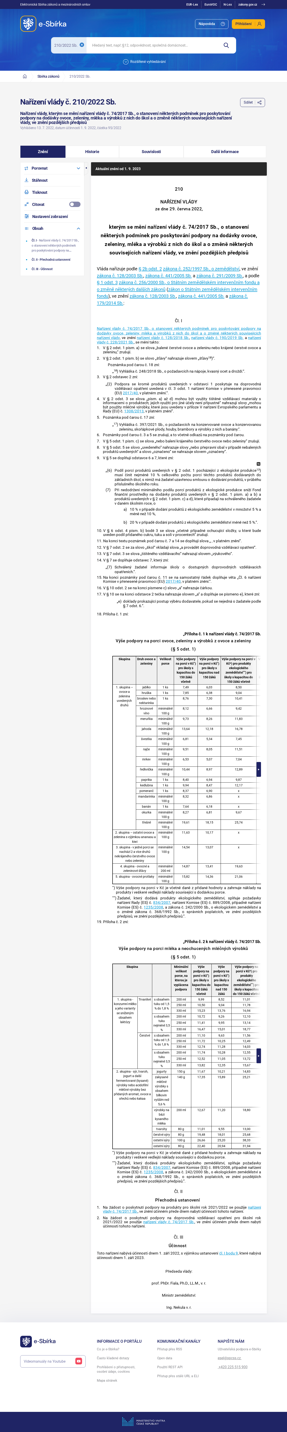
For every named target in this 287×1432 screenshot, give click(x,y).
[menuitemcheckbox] (52, 204)
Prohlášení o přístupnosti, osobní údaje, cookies (116, 1369)
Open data (164, 1358)
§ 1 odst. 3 (107, 282)
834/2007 (161, 902)
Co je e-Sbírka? (108, 1349)
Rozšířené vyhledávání (148, 62)
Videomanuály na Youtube (44, 1361)
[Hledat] (228, 45)
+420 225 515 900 (233, 1367)
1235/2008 (153, 907)
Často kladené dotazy (113, 1358)
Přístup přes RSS (169, 1349)
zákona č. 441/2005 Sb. (168, 275)
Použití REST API (170, 1367)
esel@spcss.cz (230, 1358)
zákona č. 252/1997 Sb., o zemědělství (201, 268)
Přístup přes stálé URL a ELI (178, 1376)
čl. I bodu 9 (228, 1253)
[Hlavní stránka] (25, 76)
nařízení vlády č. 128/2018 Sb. (163, 337)
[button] (42, 152)
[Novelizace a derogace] (258, 464)
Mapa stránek (107, 1381)
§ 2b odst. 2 (150, 268)
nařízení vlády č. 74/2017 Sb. (168, 1222)
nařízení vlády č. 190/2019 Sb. (217, 337)
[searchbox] (153, 45)
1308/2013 (134, 411)
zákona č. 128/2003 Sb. (120, 275)
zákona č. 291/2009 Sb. (219, 275)
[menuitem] (211, 24)
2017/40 (130, 393)
